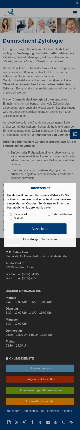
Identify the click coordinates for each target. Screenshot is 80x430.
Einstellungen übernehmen (40, 239)
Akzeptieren (40, 228)
